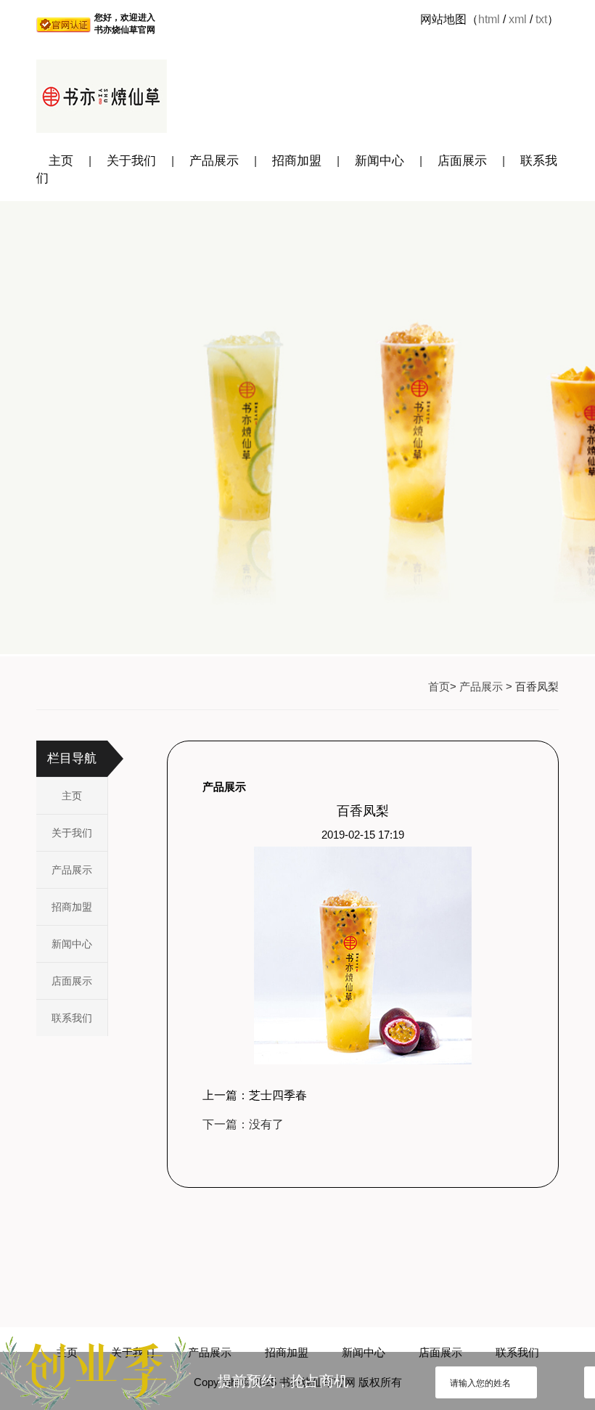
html (489, 19)
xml (518, 19)
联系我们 (72, 1018)
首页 (439, 686)
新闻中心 (379, 161)
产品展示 (214, 161)
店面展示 (462, 161)
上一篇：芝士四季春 (254, 1095)
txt (541, 19)
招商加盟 (296, 161)
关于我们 (131, 161)
